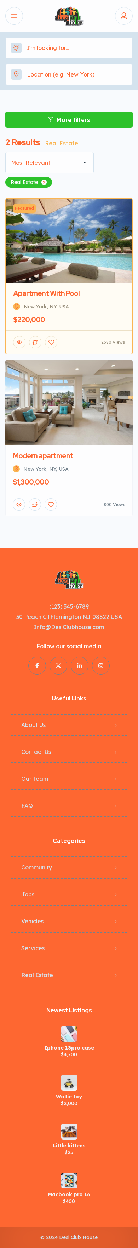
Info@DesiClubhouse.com (69, 627)
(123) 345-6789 (69, 606)
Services (33, 948)
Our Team (34, 778)
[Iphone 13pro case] (69, 1034)
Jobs (27, 894)
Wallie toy (69, 1096)
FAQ (27, 805)
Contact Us (36, 751)
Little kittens (69, 1145)
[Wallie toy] (69, 1083)
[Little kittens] (69, 1132)
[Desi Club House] (69, 16)
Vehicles (32, 921)
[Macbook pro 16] (69, 1180)
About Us (33, 724)
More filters (73, 119)
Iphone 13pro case (69, 1047)
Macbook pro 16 (69, 1194)
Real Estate (37, 975)
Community (36, 867)
